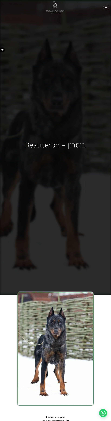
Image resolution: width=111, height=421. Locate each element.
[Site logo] (55, 7)
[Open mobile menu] (106, 7)
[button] (2, 50)
